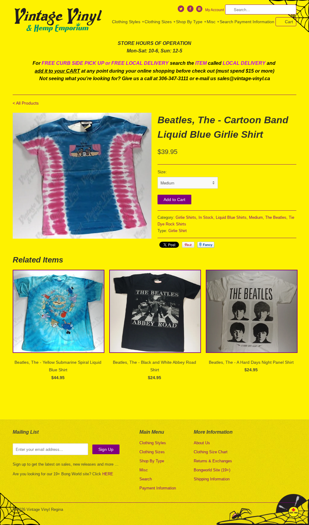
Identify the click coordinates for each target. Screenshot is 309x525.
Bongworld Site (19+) (212, 470)
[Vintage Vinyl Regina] (58, 20)
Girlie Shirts (186, 217)
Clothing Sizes (160, 21)
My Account (214, 10)
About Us (202, 443)
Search (226, 21)
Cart (289, 21)
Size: (162, 171)
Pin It (188, 245)
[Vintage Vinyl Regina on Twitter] (182, 10)
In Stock (206, 217)
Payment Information (254, 21)
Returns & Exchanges (213, 461)
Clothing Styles (127, 21)
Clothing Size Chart (211, 452)
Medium (256, 217)
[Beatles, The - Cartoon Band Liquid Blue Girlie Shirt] (82, 176)
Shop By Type (190, 21)
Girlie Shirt (177, 230)
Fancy (205, 245)
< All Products (26, 103)
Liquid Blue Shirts (231, 217)
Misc (212, 21)
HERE (107, 474)
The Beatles (275, 217)
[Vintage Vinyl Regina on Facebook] (191, 10)
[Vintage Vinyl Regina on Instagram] (200, 10)
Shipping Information (212, 479)
